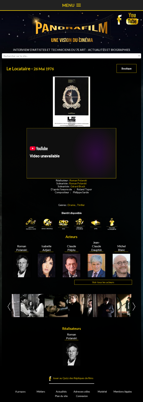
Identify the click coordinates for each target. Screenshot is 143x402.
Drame (71, 205)
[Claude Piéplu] (71, 275)
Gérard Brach (78, 186)
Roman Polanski (78, 180)
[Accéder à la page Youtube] (132, 19)
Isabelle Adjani (46, 248)
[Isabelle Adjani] (46, 275)
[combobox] (71, 55)
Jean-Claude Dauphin (96, 246)
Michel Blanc (121, 248)
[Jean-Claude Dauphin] (96, 275)
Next (134, 307)
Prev (9, 307)
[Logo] (71, 46)
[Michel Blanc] (121, 275)
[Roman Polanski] (21, 275)
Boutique (126, 68)
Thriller (81, 205)
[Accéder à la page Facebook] (120, 19)
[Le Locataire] (23, 305)
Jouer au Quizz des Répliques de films (73, 378)
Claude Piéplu (71, 248)
